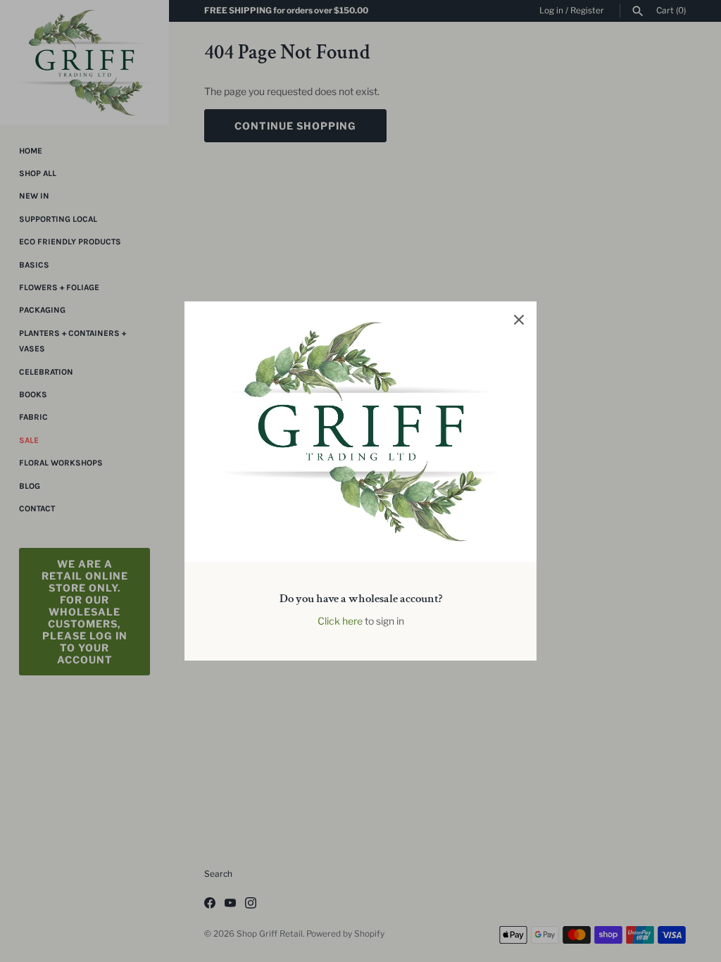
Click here (340, 621)
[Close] (518, 319)
